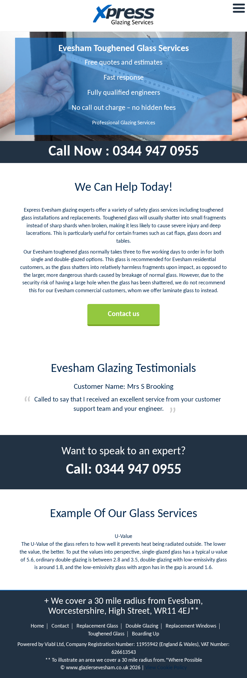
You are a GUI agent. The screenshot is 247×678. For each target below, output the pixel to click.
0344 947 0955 (156, 152)
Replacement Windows (191, 626)
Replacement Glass (97, 626)
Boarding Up (145, 634)
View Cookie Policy (166, 668)
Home (37, 626)
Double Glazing (142, 626)
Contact (60, 626)
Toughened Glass (106, 634)
